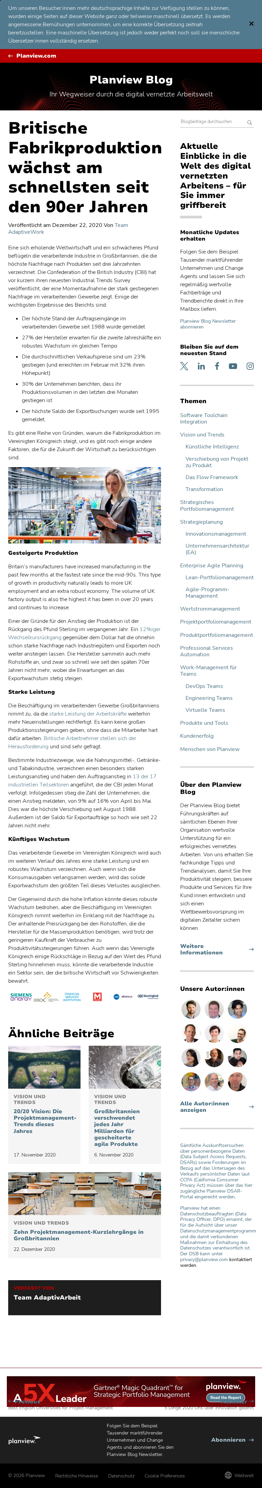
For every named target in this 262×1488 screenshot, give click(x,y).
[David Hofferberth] (215, 1018)
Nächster (209, 1404)
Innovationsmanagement (216, 534)
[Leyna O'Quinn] (191, 1067)
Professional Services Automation (206, 651)
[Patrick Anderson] (237, 1042)
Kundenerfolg (197, 736)
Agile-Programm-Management (208, 592)
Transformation (204, 489)
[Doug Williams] (191, 1042)
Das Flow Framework (212, 477)
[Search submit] (249, 123)
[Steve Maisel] (191, 1091)
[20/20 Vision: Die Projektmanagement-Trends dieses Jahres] (44, 1067)
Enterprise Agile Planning (211, 566)
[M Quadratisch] (97, 998)
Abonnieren (232, 1440)
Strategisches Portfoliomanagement (207, 505)
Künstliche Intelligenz (212, 447)
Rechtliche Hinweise (76, 1476)
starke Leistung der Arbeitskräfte (88, 714)
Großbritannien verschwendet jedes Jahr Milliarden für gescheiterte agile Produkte (117, 1121)
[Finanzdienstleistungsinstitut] (72, 998)
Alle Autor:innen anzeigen (204, 1107)
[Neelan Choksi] (237, 1018)
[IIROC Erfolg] (46, 998)
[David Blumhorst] (215, 1067)
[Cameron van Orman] (215, 1091)
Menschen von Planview (209, 749)
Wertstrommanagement (210, 609)
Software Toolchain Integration (204, 418)
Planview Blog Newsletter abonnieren (208, 324)
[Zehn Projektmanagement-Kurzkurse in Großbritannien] (84, 1193)
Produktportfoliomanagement (216, 635)
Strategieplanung (201, 522)
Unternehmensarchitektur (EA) (217, 549)
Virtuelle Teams (205, 710)
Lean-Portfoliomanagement (220, 577)
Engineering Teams (209, 698)
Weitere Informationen (214, 949)
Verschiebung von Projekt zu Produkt (217, 462)
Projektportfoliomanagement (215, 622)
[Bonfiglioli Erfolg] (148, 998)
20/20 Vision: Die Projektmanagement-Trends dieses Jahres (44, 1114)
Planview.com (36, 56)
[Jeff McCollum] (191, 1018)
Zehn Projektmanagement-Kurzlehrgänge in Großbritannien (79, 1231)
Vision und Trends (202, 435)
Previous (60, 1404)
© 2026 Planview (26, 1475)
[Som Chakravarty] (237, 1067)
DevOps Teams (204, 686)
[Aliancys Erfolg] (123, 998)
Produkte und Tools (204, 723)
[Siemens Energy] (21, 998)
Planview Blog (131, 80)
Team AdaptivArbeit (47, 1298)
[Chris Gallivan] (237, 1091)
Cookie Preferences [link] (165, 1476)
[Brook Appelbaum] (215, 1042)
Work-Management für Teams (208, 670)
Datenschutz (121, 1476)
